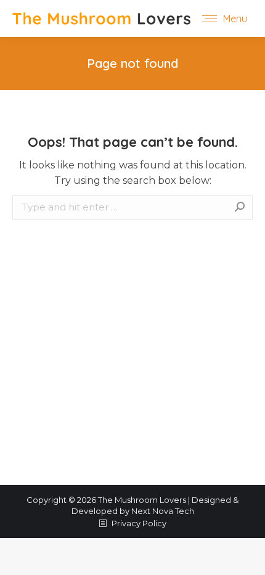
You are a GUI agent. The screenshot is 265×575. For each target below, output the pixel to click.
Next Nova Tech (162, 511)
